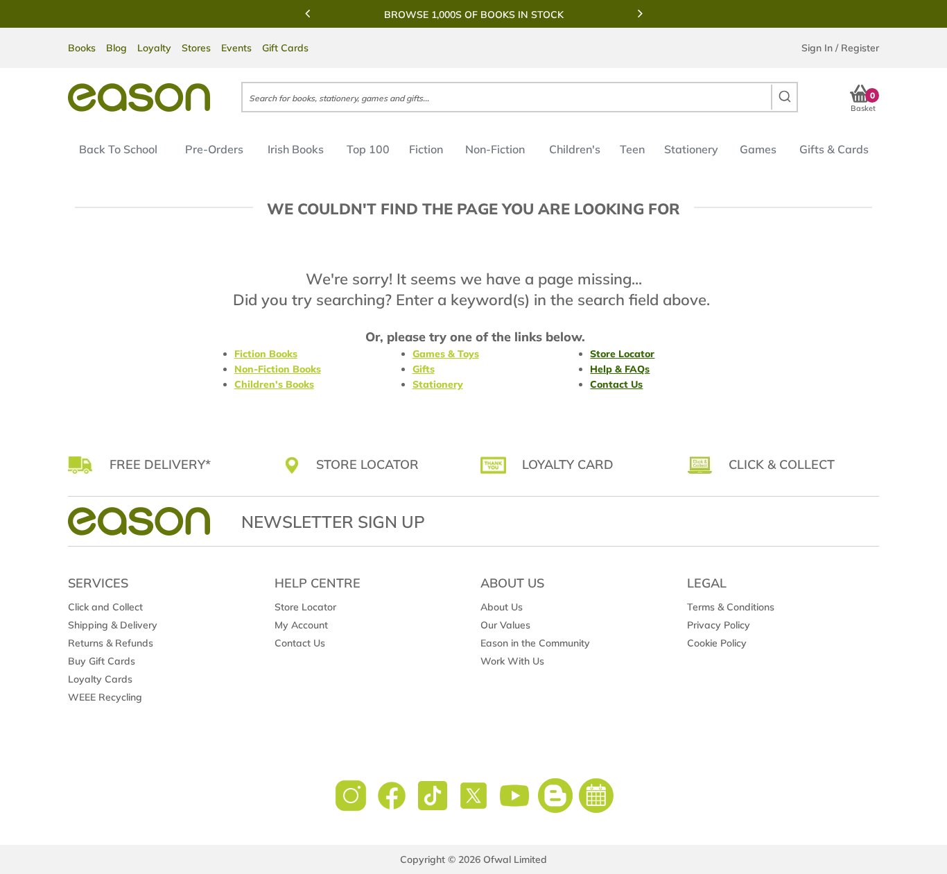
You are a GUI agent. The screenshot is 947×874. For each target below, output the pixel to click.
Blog (116, 48)
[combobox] (519, 97)
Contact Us (616, 384)
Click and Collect (105, 607)
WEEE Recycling (105, 697)
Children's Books (274, 384)
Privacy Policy (718, 625)
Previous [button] (307, 13)
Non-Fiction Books (277, 369)
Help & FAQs (620, 369)
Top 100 (368, 149)
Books (82, 48)
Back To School (118, 149)
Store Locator (622, 354)
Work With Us (512, 661)
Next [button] (640, 13)
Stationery (691, 149)
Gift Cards (285, 48)
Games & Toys (445, 354)
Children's (574, 149)
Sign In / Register (840, 48)
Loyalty (154, 48)
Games (758, 149)
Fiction (426, 149)
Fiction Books (265, 354)
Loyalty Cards (100, 679)
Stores (196, 48)
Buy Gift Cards (101, 661)
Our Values (505, 625)
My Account (301, 625)
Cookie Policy (717, 643)
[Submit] (784, 97)
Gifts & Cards (834, 149)
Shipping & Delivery (112, 625)
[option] (473, 15)
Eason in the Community (535, 643)
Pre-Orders (214, 149)
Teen (632, 149)
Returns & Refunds (110, 643)
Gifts (423, 369)
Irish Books (296, 149)
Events (236, 48)
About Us (501, 607)
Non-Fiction (495, 149)
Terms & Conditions (730, 607)
